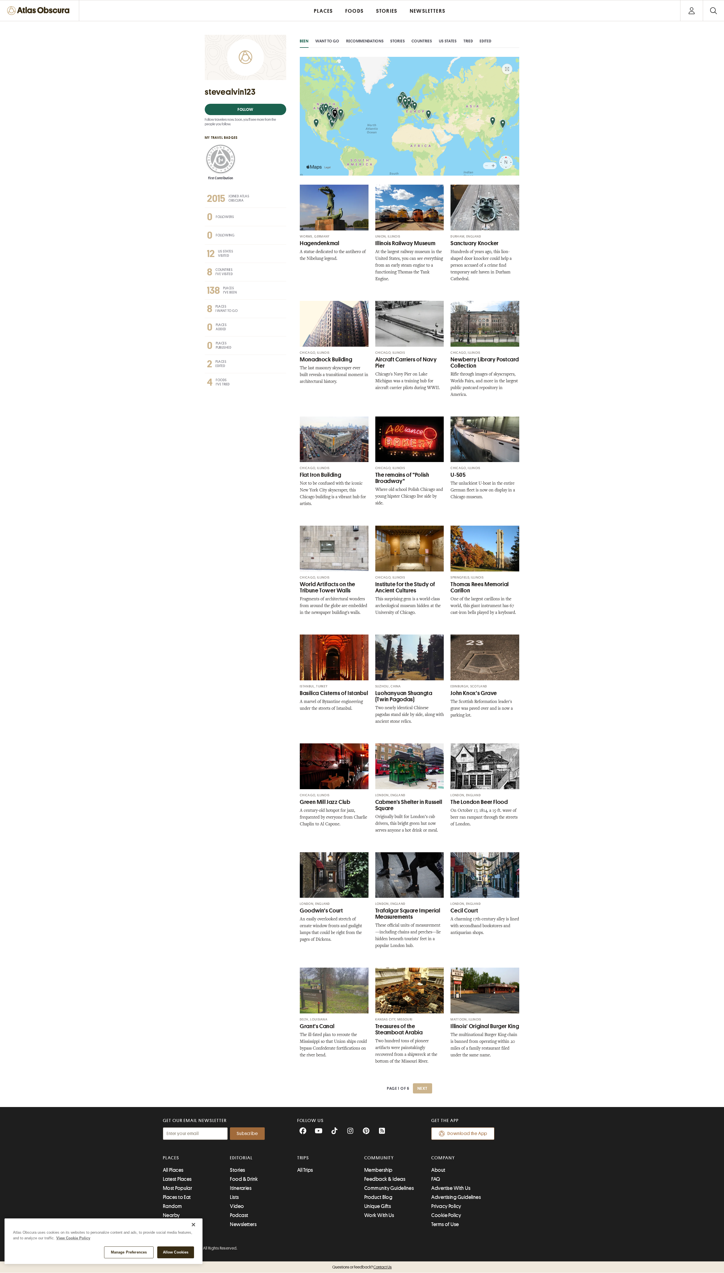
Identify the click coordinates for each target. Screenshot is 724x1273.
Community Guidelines (389, 1188)
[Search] (713, 10)
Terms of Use (445, 1224)
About (438, 1170)
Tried (468, 41)
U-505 (458, 475)
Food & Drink (244, 1179)
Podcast (239, 1215)
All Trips (305, 1170)
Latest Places (177, 1179)
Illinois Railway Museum (405, 243)
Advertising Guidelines (456, 1197)
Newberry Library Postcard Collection (485, 363)
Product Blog (378, 1197)
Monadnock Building (326, 360)
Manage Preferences (129, 1252)
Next (422, 1088)
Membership (378, 1170)
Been (304, 41)
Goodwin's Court (321, 911)
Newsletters (243, 1224)
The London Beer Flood (479, 802)
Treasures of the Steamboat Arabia (399, 1029)
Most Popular (177, 1188)
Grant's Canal (317, 1026)
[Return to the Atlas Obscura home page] (39, 10)
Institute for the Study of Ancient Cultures (405, 587)
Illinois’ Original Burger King (485, 1026)
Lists (234, 1197)
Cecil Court (464, 911)
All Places (173, 1170)
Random (172, 1206)
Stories (397, 41)
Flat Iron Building (320, 475)
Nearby (171, 1215)
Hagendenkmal (319, 243)
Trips (303, 1158)
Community (379, 1158)
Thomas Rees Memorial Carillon (480, 587)
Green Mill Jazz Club (325, 802)
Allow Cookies (176, 1252)
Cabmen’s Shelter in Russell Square (408, 805)
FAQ (435, 1179)
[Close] (193, 1224)
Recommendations (365, 41)
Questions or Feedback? (362, 1267)
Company (443, 1158)
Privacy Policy (446, 1206)
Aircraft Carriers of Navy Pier (406, 363)
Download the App (467, 1133)
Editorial (241, 1158)
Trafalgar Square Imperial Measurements (407, 914)
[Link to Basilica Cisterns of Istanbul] (334, 657)
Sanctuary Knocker (475, 243)
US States (448, 41)
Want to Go (327, 41)
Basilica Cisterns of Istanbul (334, 693)
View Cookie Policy (73, 1238)
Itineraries (240, 1188)
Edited (485, 41)
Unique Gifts (377, 1206)
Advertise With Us (450, 1188)
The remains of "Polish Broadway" (402, 478)
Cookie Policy (446, 1215)
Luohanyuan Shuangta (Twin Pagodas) (403, 696)
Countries (421, 41)
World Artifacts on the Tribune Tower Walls (327, 587)
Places (171, 1158)
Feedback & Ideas (384, 1179)
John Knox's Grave (474, 693)
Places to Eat (177, 1197)
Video (237, 1206)
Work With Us (379, 1215)
